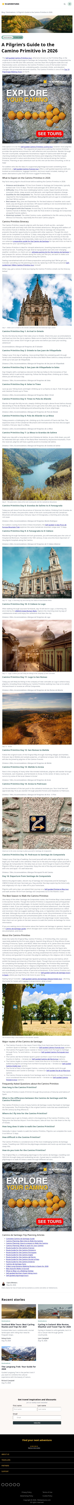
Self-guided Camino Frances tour (26, 169)
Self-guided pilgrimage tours (17, 1275)
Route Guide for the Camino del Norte (21, 1257)
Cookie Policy (47, 1496)
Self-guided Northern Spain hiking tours (21, 1273)
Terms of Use (47, 1492)
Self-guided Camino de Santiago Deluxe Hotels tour (42, 979)
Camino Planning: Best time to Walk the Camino (24, 1241)
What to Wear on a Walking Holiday (20, 1271)
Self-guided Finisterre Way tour (57, 889)
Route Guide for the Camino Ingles (19, 1255)
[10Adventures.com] (10, 4)
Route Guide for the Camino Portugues (21, 1252)
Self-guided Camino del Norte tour (45, 1059)
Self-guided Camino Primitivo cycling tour (37, 147)
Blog (3, 12)
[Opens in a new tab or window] (2, 1484)
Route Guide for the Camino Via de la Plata (22, 1259)
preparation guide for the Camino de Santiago (31, 241)
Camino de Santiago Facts (16, 1264)
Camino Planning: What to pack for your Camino (25, 1246)
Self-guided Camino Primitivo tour (19, 58)
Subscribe (37, 1423)
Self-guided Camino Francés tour (52, 1047)
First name (17, 1406)
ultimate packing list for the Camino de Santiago (50, 252)
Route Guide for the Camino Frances (20, 1248)
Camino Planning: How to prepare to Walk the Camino (27, 1243)
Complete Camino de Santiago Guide (20, 1239)
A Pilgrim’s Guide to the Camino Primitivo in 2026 (34, 12)
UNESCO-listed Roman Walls (26, 611)
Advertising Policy (26, 1496)
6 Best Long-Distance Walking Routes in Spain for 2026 (27, 1266)
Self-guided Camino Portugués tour (55, 1052)
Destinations (10, 12)
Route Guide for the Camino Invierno (20, 1262)
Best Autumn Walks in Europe (17, 1269)
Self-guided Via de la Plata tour (58, 1071)
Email (15, 1414)
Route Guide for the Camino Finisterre (21, 1250)
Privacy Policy (27, 1492)
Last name (41, 1406)
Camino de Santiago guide (15, 929)
